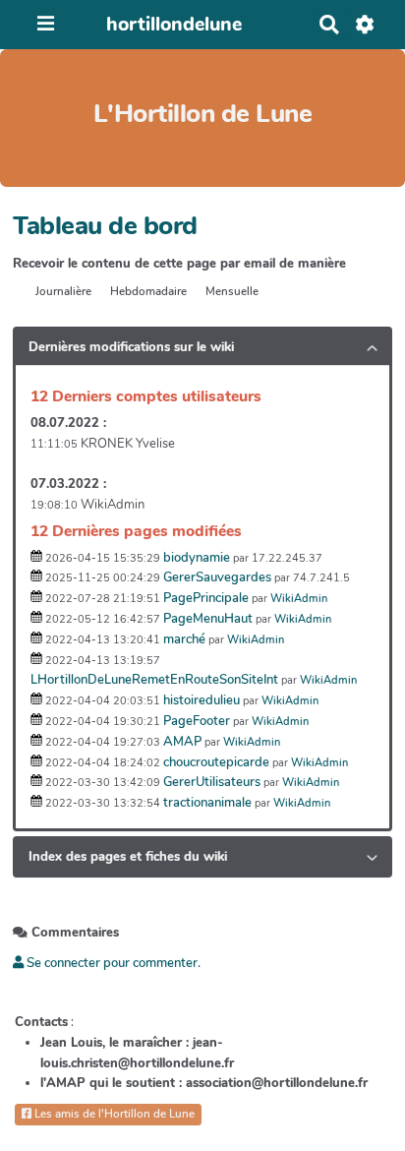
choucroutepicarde (216, 762)
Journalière (63, 291)
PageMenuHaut (208, 619)
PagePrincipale (206, 598)
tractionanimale (207, 803)
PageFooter (196, 721)
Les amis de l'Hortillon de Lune (113, 1113)
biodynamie (196, 558)
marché (184, 639)
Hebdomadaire (148, 291)
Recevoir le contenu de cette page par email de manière (179, 264)
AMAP (182, 742)
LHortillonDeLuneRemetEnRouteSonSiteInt (154, 680)
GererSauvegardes (217, 577)
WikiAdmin (298, 598)
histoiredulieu (201, 700)
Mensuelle (232, 291)
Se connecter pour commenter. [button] (112, 963)
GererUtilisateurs (211, 782)
